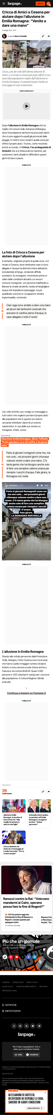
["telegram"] (34, 957)
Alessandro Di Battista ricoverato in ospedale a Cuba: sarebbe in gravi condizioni (26, 1098)
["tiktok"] (5, 957)
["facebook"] (28, 957)
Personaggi (6, 785)
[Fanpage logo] (15, 3)
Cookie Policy (7, 986)
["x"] (22, 957)
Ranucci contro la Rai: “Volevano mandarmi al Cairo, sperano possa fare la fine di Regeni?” (26, 902)
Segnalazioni (18, 982)
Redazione (43, 986)
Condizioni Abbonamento (26, 986)
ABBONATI (40, 3)
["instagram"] (10, 957)
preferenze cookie (9, 991)
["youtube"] (16, 957)
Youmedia (6, 982)
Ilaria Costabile (21, 36)
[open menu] (3, 4)
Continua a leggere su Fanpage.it (26, 693)
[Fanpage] (26, 1035)
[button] (48, 36)
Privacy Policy (32, 982)
